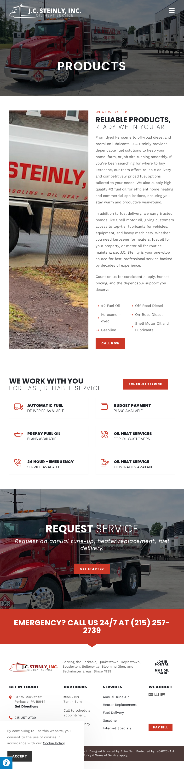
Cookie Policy (53, 743)
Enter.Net (127, 751)
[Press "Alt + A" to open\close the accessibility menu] (6, 763)
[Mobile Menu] (172, 10)
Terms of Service (106, 755)
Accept (19, 756)
